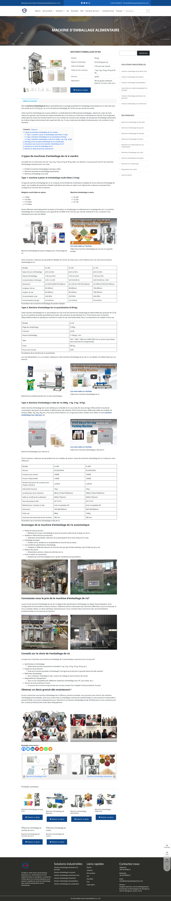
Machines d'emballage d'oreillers (132, 139)
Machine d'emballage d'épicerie (103, 810)
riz (87, 700)
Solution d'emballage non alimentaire (134, 104)
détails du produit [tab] (30, 101)
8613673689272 (117, 3)
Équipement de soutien (129, 169)
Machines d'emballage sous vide (132, 152)
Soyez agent (91, 885)
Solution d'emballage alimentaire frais (66, 875)
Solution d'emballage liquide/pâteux (134, 83)
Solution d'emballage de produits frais (134, 71)
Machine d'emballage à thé (36, 776)
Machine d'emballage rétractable (132, 158)
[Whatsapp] (46, 749)
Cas (67, 11)
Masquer (34, 129)
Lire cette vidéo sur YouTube (81, 246)
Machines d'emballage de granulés (133, 122)
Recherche (143, 53)
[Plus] (50, 749)
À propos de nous (92, 11)
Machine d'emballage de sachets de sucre (30, 835)
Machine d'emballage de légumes (55, 812)
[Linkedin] (32, 749)
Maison (38, 11)
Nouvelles (74, 11)
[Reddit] (41, 749)
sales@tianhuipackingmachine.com (137, 3)
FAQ (81, 11)
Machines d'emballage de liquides (133, 133)
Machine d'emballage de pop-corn (32, 810)
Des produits (48, 11)
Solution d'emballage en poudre (64, 872)
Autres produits (127, 175)
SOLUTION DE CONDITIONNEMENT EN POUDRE (134, 89)
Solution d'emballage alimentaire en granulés (134, 97)
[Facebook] (24, 749)
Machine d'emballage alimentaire (99, 776)
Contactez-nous (108, 11)
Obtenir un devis (81, 90)
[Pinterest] (37, 749)
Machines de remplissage (130, 164)
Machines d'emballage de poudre (133, 128)
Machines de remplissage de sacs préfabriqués (133, 146)
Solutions (59, 11)
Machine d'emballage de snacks (55, 835)
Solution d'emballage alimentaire (132, 77)
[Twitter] (28, 749)
